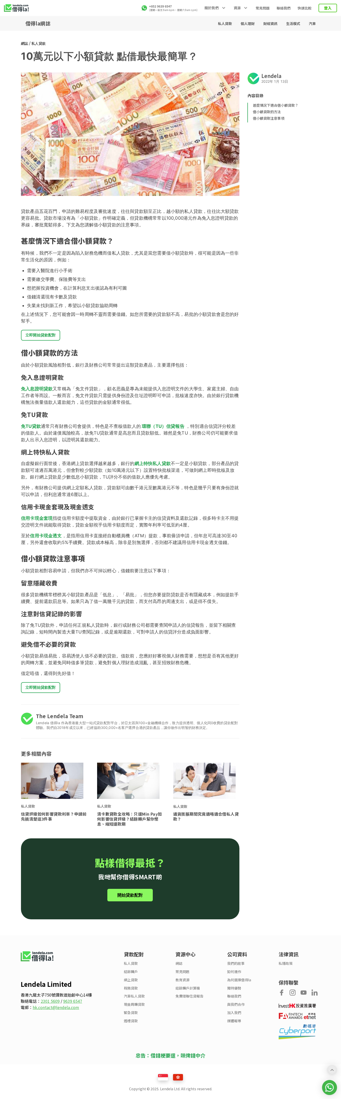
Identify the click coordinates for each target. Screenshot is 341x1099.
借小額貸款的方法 (267, 111)
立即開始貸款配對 (40, 335)
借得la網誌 (38, 23)
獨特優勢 (234, 988)
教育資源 (182, 980)
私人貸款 (225, 23)
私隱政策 (286, 963)
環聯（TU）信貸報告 (162, 426)
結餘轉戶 (131, 972)
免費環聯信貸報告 (189, 996)
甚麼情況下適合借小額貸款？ (275, 105)
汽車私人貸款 (134, 996)
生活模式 (293, 23)
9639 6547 (72, 1001)
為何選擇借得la (239, 980)
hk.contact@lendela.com (56, 1007)
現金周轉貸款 (134, 1004)
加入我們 (234, 1013)
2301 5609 (50, 1001)
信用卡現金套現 (37, 518)
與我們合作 (236, 1004)
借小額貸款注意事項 (268, 118)
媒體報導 (234, 1021)
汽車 (312, 23)
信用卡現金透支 (46, 535)
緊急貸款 (131, 1013)
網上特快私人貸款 (153, 463)
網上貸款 (131, 980)
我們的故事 (236, 963)
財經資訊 (270, 23)
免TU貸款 (31, 426)
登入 (328, 7)
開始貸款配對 (130, 895)
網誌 (24, 43)
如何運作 (234, 972)
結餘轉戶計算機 (187, 988)
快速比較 (305, 8)
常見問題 (263, 8)
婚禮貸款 (131, 1021)
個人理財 (248, 23)
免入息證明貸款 (37, 388)
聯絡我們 (284, 8)
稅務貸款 (131, 988)
